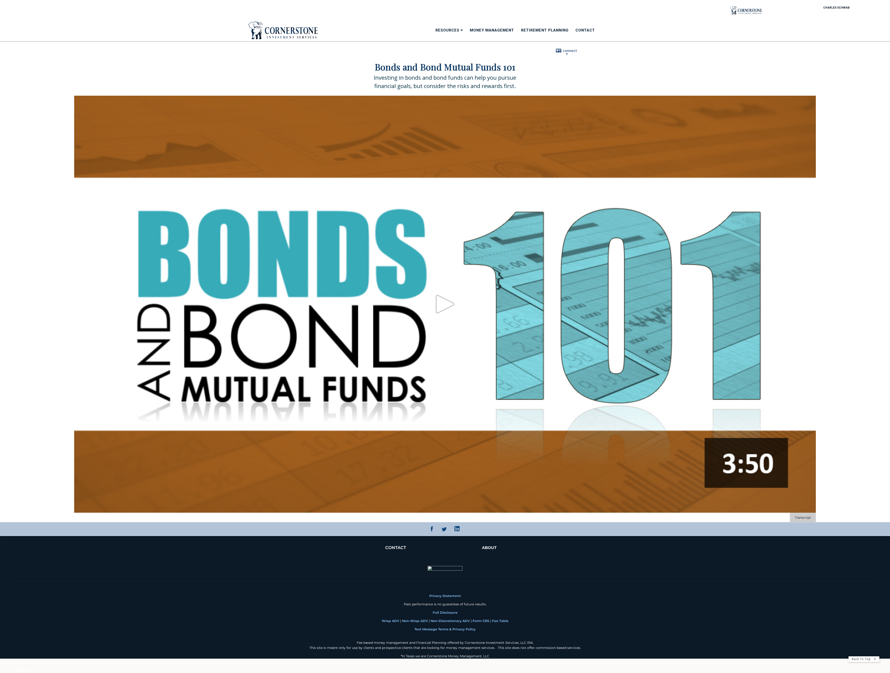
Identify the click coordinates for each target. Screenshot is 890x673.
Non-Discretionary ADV (450, 621)
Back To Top (862, 659)
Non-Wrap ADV (415, 621)
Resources (447, 30)
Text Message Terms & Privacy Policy (445, 629)
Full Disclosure (445, 612)
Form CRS (480, 621)
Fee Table (500, 621)
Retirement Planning (545, 30)
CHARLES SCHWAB (836, 7)
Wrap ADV (390, 621)
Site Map (22, 670)
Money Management (492, 30)
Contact (585, 30)
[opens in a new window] (432, 530)
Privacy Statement (445, 596)
